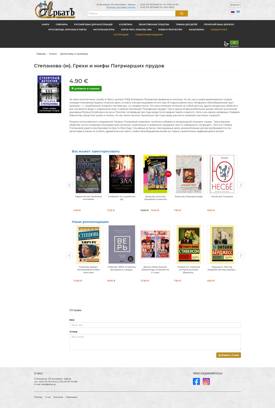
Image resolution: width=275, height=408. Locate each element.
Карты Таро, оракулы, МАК (136, 29)
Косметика (125, 24)
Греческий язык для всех (219, 24)
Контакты (58, 397)
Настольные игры (104, 29)
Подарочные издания (148, 34)
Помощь (38, 397)
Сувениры (62, 24)
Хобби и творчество (170, 29)
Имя (71, 319)
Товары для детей (186, 24)
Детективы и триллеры (74, 53)
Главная (41, 53)
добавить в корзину (87, 88)
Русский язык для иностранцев (93, 24)
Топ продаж (120, 34)
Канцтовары (196, 29)
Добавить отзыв (228, 355)
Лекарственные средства (154, 24)
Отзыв (73, 331)
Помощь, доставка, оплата (120, 7)
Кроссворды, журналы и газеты (67, 29)
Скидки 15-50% (219, 29)
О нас (48, 397)
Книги (45, 24)
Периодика (71, 397)
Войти (236, 5)
